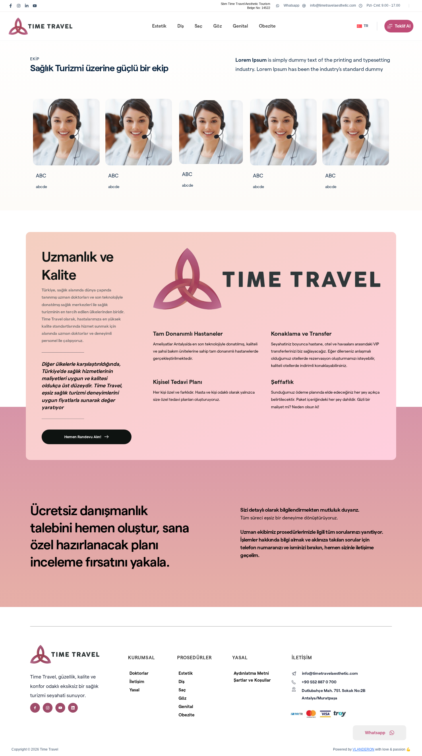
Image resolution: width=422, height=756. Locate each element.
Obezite (267, 26)
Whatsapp (291, 5)
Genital (240, 26)
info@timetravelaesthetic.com (333, 5)
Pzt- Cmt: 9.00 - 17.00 (383, 5)
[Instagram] (19, 6)
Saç (198, 26)
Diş (180, 26)
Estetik (159, 26)
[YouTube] (35, 6)
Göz (217, 26)
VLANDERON (363, 749)
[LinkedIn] (27, 6)
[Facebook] (11, 6)
